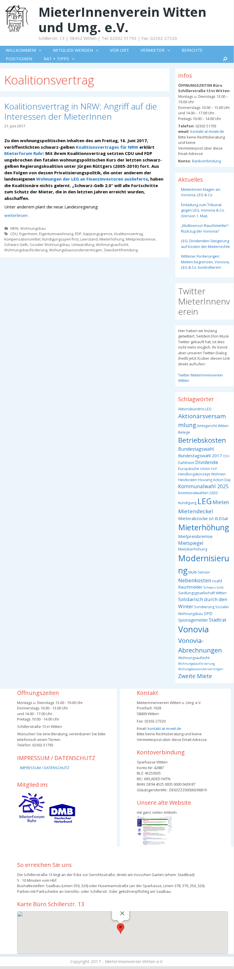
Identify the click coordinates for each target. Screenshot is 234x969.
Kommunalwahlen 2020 (197, 492)
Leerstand (89, 239)
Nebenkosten (194, 580)
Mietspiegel (190, 543)
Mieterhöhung (111, 239)
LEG (204, 501)
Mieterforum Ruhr (23, 153)
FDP (78, 233)
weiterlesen (16, 215)
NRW (14, 228)
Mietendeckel (195, 511)
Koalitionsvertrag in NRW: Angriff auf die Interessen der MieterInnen (80, 111)
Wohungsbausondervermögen (75, 249)
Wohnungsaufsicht (112, 244)
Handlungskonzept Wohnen (202, 474)
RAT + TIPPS (56, 58)
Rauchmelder (190, 587)
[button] (41, 50)
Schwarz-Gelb (16, 244)
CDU (14, 233)
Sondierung (204, 606)
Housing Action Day (214, 479)
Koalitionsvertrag (128, 233)
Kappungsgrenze (98, 233)
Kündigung (187, 502)
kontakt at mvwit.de (207, 131)
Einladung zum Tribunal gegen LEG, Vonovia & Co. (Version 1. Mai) (203, 210)
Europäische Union (194, 468)
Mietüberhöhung (192, 549)
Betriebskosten (202, 440)
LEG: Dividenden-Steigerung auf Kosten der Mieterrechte (205, 243)
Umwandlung (83, 244)
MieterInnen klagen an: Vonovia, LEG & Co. (201, 192)
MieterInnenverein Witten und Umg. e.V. (122, 19)
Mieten (221, 502)
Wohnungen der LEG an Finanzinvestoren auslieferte (92, 179)
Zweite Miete (195, 676)
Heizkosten (187, 479)
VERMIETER (152, 50)
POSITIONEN (19, 58)
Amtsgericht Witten (213, 425)
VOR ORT (119, 50)
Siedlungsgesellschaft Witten (202, 593)
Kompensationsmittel (22, 239)
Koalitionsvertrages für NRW (107, 147)
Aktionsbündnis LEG (194, 409)
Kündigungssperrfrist (60, 239)
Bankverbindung (206, 160)
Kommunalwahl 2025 (203, 486)
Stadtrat (217, 620)
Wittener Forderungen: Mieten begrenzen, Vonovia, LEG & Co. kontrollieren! (205, 262)
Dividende (206, 462)
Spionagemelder (193, 620)
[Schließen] (122, 913)
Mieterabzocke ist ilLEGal (203, 518)
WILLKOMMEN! (21, 50)
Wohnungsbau (33, 228)
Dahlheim (186, 462)
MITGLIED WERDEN (73, 50)
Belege (184, 432)
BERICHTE (192, 50)
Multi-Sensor (199, 572)
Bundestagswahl (196, 449)
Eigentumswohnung (56, 233)
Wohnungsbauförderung (25, 249)
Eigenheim (28, 233)
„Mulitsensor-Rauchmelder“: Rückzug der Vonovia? (205, 228)
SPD (208, 613)
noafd (217, 581)
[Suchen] (225, 58)
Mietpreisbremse (140, 239)
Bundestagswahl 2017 (200, 455)
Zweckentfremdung (121, 249)
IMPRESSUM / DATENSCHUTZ (44, 767)
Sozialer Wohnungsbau (50, 244)
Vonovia (193, 629)
